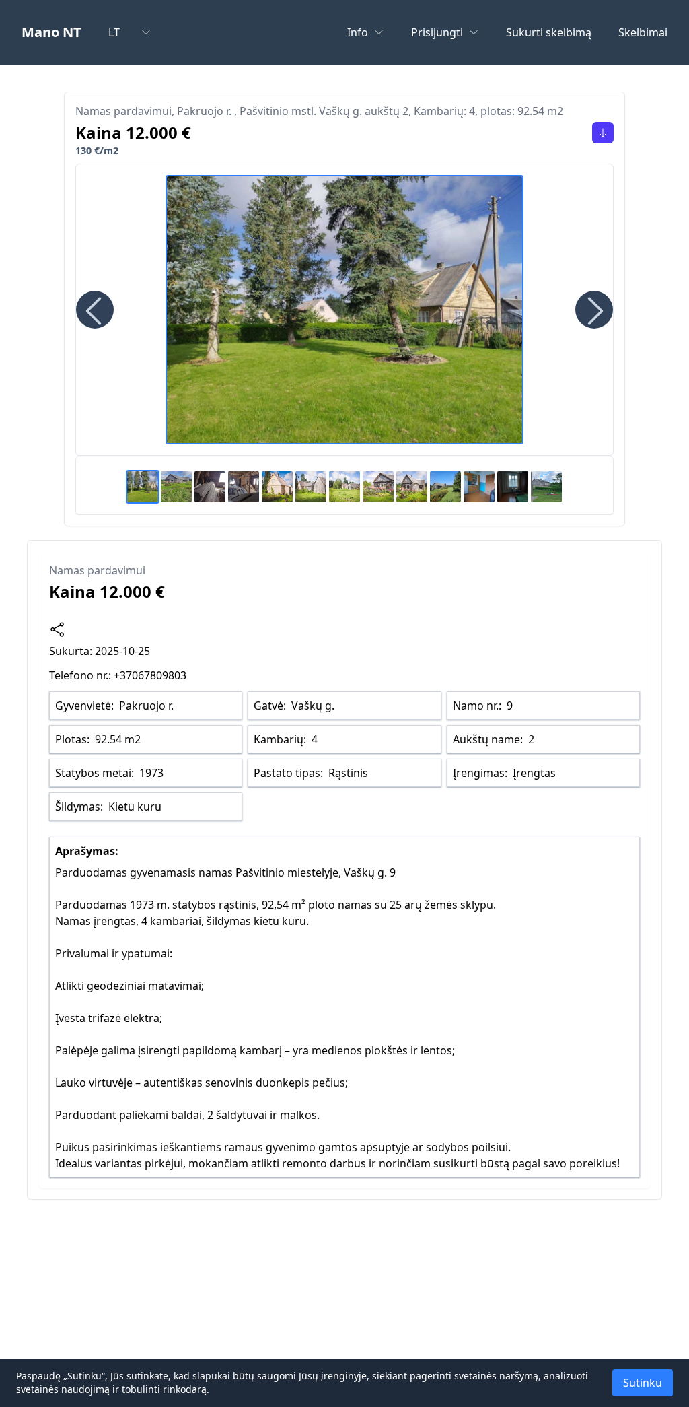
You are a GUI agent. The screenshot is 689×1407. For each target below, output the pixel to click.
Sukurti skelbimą (548, 32)
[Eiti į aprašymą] (603, 132)
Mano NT (51, 32)
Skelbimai (642, 32)
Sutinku (642, 1382)
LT (114, 32)
